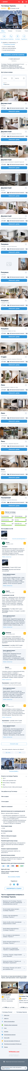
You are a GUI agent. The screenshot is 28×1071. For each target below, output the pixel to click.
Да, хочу (8, 752)
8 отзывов (18, 30)
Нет (20, 752)
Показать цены (14, 111)
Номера (10, 30)
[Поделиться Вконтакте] (17, 884)
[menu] (26, 2)
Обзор (2, 30)
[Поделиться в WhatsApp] (10, 884)
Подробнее (7, 1068)
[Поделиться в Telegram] (14, 884)
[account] (22, 2)
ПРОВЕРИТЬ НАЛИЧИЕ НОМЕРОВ (14, 55)
